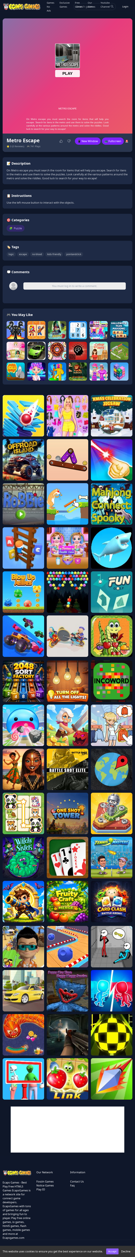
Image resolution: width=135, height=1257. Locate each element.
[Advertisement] (67, 1130)
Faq (72, 1185)
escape (23, 254)
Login (125, 6)
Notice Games (45, 1185)
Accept (112, 1251)
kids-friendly (54, 254)
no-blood (37, 254)
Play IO (40, 1189)
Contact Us (77, 1181)
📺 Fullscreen (113, 141)
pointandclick (73, 254)
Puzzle (15, 228)
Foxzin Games (45, 1181)
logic (11, 254)
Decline (125, 1251)
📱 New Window (88, 141)
